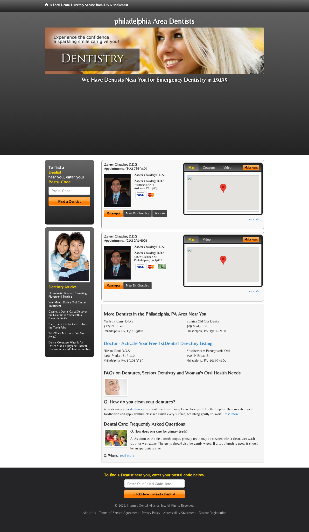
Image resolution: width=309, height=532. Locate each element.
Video (228, 167)
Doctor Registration (212, 513)
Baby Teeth (55, 324)
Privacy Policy (151, 513)
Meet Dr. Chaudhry (137, 213)
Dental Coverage (59, 342)
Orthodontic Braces (60, 293)
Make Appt (113, 213)
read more (232, 414)
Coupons (209, 167)
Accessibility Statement (179, 513)
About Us (89, 513)
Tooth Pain (72, 333)
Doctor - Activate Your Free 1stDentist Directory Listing (158, 343)
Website (160, 213)
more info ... (255, 219)
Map (191, 167)
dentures (136, 409)
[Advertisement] (154, 121)
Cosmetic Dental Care (62, 311)
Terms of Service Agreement (119, 513)
